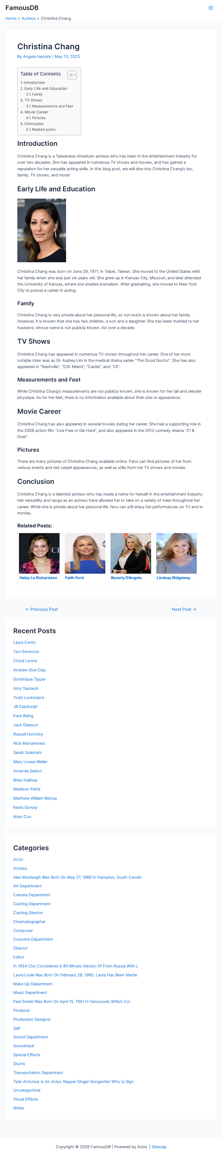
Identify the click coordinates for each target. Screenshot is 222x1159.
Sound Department (30, 1037)
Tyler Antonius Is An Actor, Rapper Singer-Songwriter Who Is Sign (73, 1081)
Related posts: (44, 129)
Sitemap (159, 1146)
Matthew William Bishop (35, 798)
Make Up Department (33, 983)
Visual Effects (25, 1099)
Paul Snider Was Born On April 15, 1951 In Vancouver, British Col (71, 1001)
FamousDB (22, 8)
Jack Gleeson (25, 725)
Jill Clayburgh (25, 706)
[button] (69, 75)
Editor (18, 957)
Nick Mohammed (29, 743)
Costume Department (33, 939)
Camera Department (31, 894)
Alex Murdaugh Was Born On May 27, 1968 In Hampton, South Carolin (77, 877)
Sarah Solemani (27, 752)
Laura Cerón (24, 642)
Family (37, 94)
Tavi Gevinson (26, 651)
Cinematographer (29, 921)
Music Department (30, 992)
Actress (20, 868)
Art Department (27, 886)
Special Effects (26, 1054)
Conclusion (34, 124)
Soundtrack (23, 1045)
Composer (23, 930)
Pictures (39, 118)
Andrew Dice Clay (29, 670)
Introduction (34, 82)
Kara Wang (23, 715)
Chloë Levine (25, 660)
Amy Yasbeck (25, 688)
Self (16, 1028)
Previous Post (41, 609)
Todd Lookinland (28, 697)
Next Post (184, 609)
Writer (18, 1108)
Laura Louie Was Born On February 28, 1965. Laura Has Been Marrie (75, 975)
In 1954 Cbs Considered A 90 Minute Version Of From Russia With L (75, 966)
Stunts (19, 1063)
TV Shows (33, 100)
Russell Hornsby (28, 734)
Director (20, 948)
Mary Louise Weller (30, 761)
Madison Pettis (27, 789)
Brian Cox (22, 816)
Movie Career (36, 112)
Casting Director (28, 912)
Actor (18, 859)
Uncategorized (26, 1090)
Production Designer (32, 1019)
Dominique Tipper (29, 679)
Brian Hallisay (25, 780)
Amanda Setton (27, 771)
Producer (21, 1010)
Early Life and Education (45, 88)
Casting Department (31, 903)
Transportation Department (38, 1072)
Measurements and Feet (52, 106)
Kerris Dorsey (25, 807)
